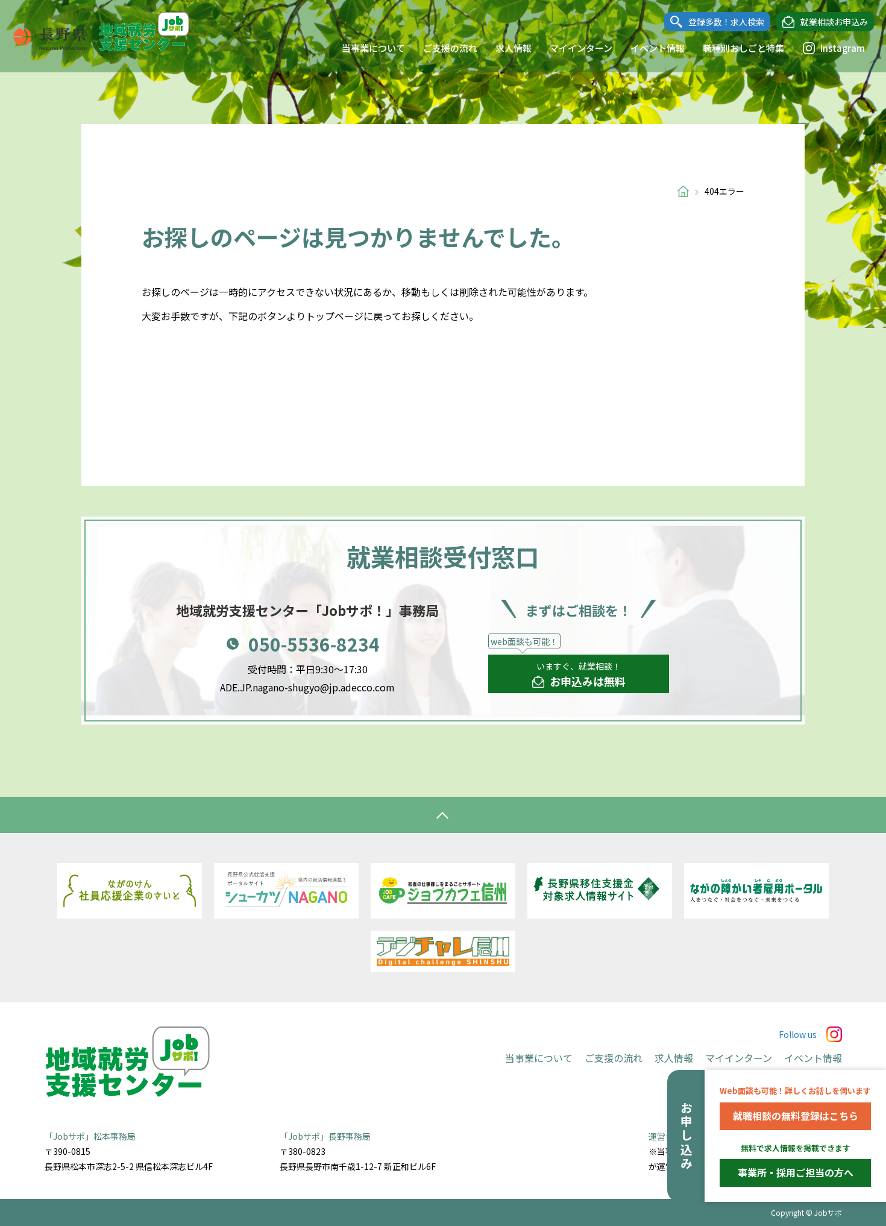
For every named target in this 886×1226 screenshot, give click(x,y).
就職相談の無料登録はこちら (795, 1115)
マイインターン (581, 48)
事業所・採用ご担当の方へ (795, 1172)
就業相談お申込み (834, 22)
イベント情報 (657, 48)
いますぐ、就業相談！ (581, 674)
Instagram (842, 48)
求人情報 (513, 48)
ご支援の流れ (450, 48)
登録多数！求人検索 (726, 22)
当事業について (373, 48)
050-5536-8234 (314, 643)
